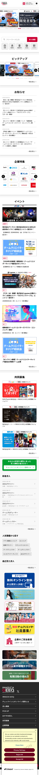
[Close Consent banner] (35, 730)
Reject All (19, 754)
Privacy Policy (20, 745)
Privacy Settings (19, 750)
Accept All (19, 759)
